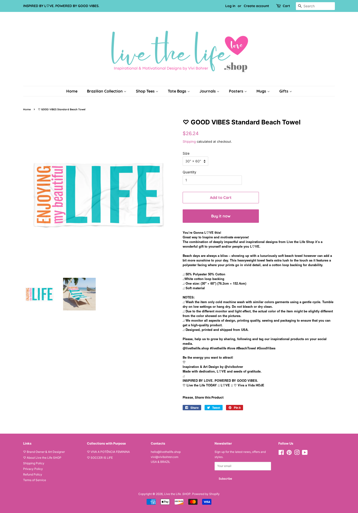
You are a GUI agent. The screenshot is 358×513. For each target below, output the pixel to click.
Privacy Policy (33, 469)
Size (186, 153)
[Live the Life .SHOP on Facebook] (281, 453)
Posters (236, 91)
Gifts (284, 91)
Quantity (189, 172)
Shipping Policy (33, 463)
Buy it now (220, 216)
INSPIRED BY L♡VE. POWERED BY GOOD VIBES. (61, 6)
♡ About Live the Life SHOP (42, 457)
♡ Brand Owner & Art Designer (44, 452)
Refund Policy (32, 474)
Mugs (261, 91)
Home (71, 91)
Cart (286, 6)
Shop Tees (146, 91)
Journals (208, 91)
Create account (256, 6)
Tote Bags (177, 91)
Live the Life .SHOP (177, 494)
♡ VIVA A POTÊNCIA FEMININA (108, 452)
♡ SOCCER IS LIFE (100, 457)
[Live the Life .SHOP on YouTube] (305, 453)
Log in (230, 6)
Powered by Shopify (206, 494)
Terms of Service (34, 480)
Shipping (189, 141)
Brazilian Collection (105, 91)
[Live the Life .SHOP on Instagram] (297, 453)
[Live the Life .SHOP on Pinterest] (289, 453)
